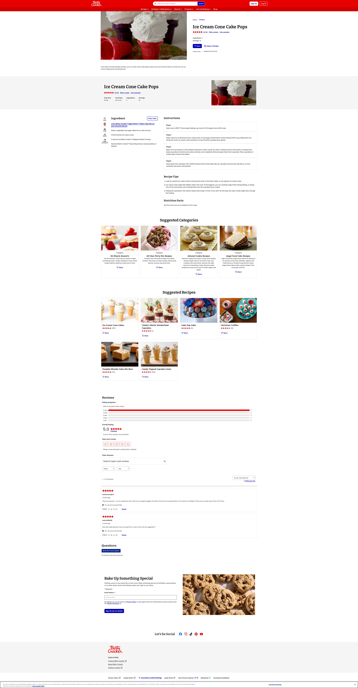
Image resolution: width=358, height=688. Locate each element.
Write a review (213, 32)
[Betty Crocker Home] (96, 4)
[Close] (355, 685)
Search (201, 3)
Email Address (110, 592)
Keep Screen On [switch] (105, 142)
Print (104, 131)
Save (199, 46)
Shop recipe (152, 118)
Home (195, 19)
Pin (105, 125)
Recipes (202, 19)
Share (105, 136)
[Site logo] (116, 650)
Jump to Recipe (213, 46)
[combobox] (177, 4)
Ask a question (224, 32)
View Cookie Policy (38, 686)
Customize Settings (275, 684)
